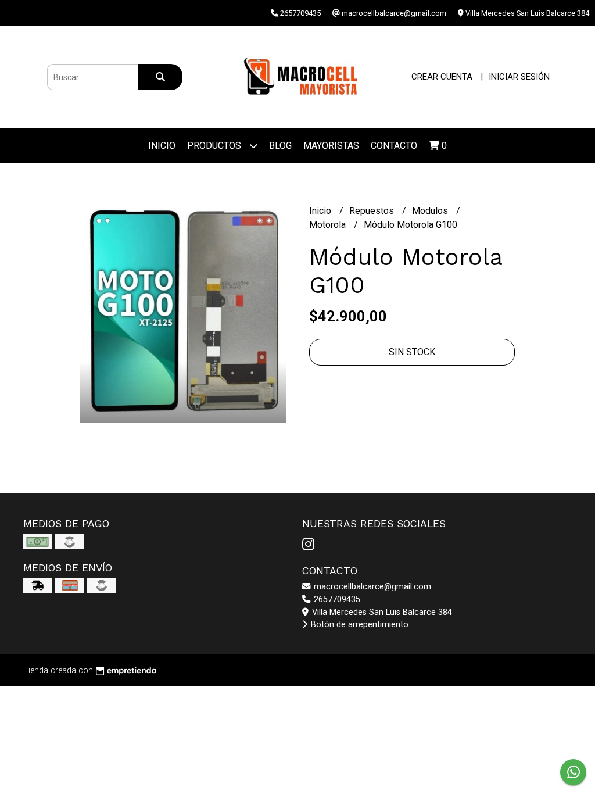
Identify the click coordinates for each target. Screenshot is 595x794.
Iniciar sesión (519, 76)
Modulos (431, 210)
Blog (280, 145)
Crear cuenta (441, 76)
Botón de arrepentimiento (358, 625)
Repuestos (372, 210)
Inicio (161, 145)
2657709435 (335, 600)
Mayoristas (331, 145)
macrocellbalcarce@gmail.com (371, 587)
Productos (215, 145)
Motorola (328, 224)
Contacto (394, 145)
